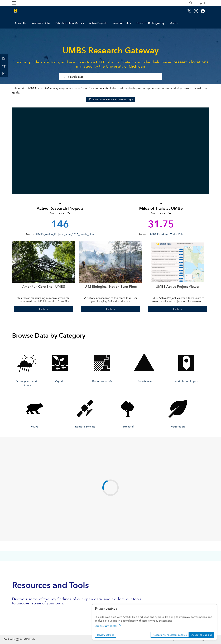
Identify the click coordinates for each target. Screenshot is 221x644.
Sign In (202, 2)
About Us (20, 23)
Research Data (40, 23)
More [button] (173, 23)
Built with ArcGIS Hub (19, 639)
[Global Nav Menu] (14, 3)
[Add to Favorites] (4, 66)
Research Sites (122, 23)
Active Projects (98, 23)
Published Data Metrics (69, 23)
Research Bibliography (150, 23)
